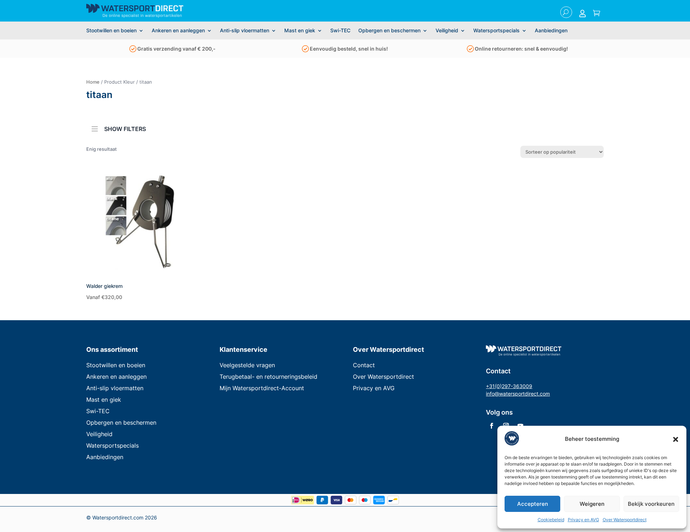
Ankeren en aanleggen (178, 30)
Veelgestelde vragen (247, 365)
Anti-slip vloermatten (244, 30)
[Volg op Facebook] (491, 425)
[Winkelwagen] (596, 13)
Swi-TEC (340, 30)
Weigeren (592, 503)
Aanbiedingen (551, 30)
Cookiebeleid (551, 519)
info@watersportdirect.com (518, 394)
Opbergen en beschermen (389, 30)
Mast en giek (299, 30)
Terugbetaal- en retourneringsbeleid (268, 376)
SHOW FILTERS (125, 128)
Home (93, 82)
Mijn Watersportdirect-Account (262, 388)
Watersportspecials (496, 30)
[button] (675, 439)
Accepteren (532, 503)
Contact (364, 365)
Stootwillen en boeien (111, 30)
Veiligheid (447, 30)
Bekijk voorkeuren (651, 503)
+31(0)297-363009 (509, 386)
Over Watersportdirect (625, 519)
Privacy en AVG (583, 519)
